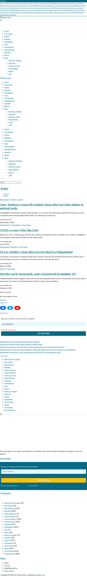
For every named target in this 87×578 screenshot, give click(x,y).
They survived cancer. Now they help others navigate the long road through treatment (27, 3)
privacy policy (24, 486)
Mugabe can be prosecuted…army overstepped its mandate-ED (38, 273)
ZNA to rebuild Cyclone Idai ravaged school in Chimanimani (36, 251)
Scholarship (8, 42)
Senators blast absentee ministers (27, 12)
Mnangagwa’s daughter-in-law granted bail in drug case (56, 6)
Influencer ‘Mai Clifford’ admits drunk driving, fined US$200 (57, 12)
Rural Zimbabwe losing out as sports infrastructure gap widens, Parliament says (38, 10)
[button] (45, 58)
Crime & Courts (14, 66)
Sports (10, 71)
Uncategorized (9, 410)
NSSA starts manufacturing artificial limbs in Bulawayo (20, 342)
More (6, 58)
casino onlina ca (10, 370)
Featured (11, 63)
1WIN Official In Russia (12, 359)
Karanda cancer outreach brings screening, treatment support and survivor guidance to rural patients (38, 350)
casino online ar (10, 373)
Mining (6, 55)
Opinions (7, 53)
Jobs (10, 74)
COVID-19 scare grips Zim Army (19, 230)
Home (6, 31)
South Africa (8, 402)
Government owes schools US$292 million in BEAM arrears (21, 344)
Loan (6, 44)
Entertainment (9, 50)
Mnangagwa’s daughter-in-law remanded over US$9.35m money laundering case (30, 352)
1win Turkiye (8, 362)
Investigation (9, 47)
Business (7, 39)
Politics (6, 37)
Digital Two (41, 575)
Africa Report (13, 69)
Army (6, 196)
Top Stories (8, 34)
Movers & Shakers (15, 60)
